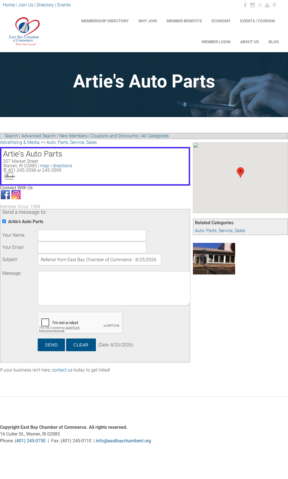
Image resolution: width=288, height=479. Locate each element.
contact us (62, 370)
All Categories (155, 136)
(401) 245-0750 (30, 440)
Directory (45, 5)
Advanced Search (38, 136)
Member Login (216, 41)
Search (11, 136)
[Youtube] (267, 5)
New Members (73, 136)
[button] (240, 172)
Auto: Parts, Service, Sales (220, 230)
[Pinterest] (274, 5)
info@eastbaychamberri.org (123, 440)
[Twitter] (260, 5)
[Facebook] (245, 5)
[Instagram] (252, 5)
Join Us (25, 5)
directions (62, 165)
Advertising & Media (20, 142)
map (44, 165)
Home (9, 5)
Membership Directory (105, 21)
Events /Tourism (257, 21)
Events (64, 5)
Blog (274, 41)
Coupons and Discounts (114, 136)
